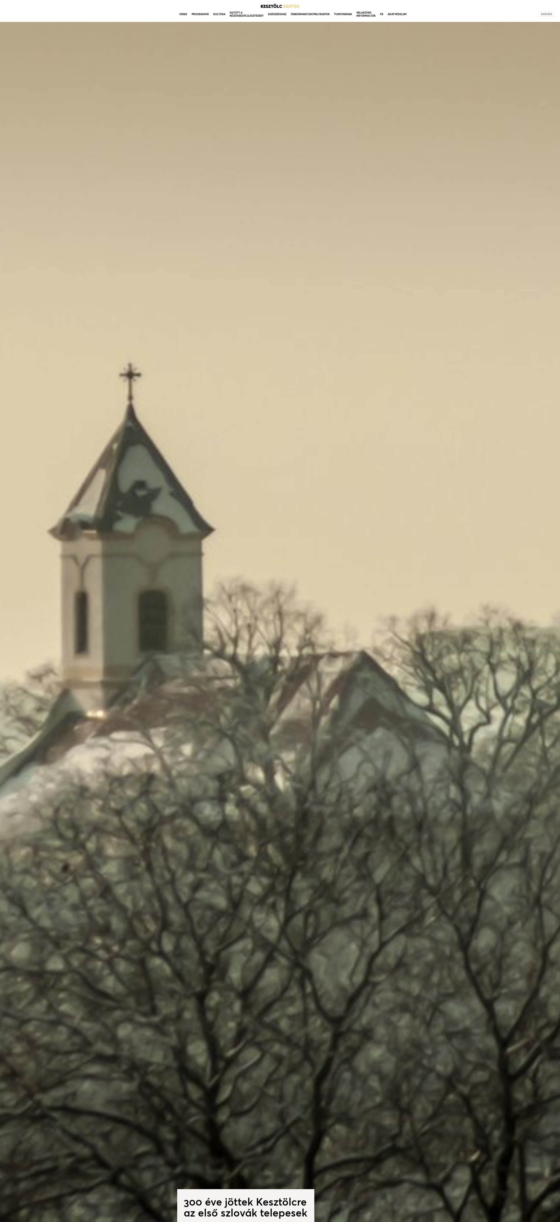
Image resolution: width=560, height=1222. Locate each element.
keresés (546, 14)
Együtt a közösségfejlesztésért (247, 14)
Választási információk (366, 14)
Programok (200, 14)
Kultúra (219, 14)
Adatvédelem (397, 14)
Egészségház (277, 14)
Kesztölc (280, 6)
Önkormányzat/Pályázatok (310, 14)
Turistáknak (343, 14)
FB (381, 14)
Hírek (183, 14)
